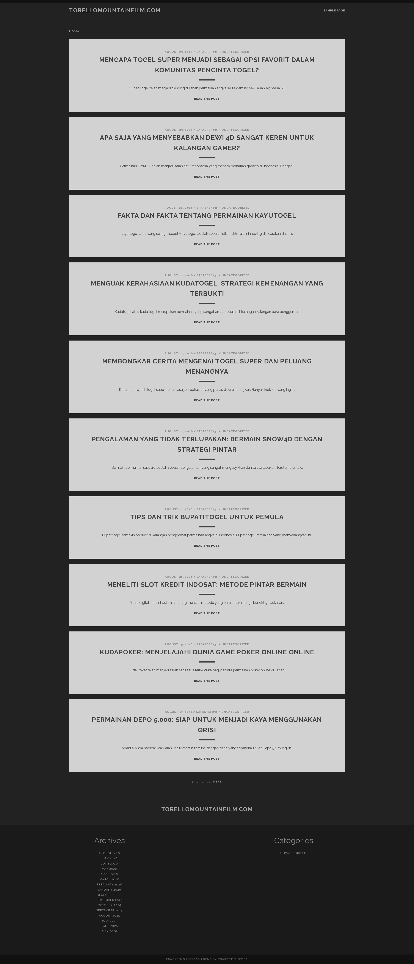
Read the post (207, 98)
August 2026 (109, 853)
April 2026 (109, 874)
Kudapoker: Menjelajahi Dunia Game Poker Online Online (207, 652)
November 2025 (109, 900)
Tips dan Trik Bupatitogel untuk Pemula (207, 517)
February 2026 (109, 884)
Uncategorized (235, 52)
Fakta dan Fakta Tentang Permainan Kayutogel (207, 215)
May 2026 (109, 868)
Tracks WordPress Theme (189, 959)
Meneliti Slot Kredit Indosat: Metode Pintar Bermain (207, 584)
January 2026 (109, 889)
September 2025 (109, 910)
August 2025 (109, 915)
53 (208, 781)
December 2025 (109, 894)
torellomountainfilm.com (115, 10)
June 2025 (109, 926)
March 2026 (109, 879)
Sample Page (334, 10)
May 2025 (109, 931)
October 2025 (109, 905)
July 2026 (109, 858)
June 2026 (109, 863)
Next (217, 781)
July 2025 (109, 920)
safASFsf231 (207, 52)
